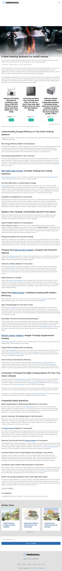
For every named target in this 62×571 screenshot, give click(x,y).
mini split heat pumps (39, 380)
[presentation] (10, 514)
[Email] (9, 488)
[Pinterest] (11, 488)
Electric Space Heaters (12, 335)
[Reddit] (4, 488)
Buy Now (11, 119)
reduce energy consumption (40, 362)
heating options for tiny (52, 177)
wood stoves (55, 382)
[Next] (59, 519)
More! (43, 564)
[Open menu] (59, 2)
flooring (48, 225)
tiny (28, 137)
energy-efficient (29, 406)
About (19, 564)
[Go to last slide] (3, 519)
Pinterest (41, 568)
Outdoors (34, 564)
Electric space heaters (7, 341)
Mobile (29, 564)
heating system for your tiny (20, 379)
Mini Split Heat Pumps (12, 171)
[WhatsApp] (7, 488)
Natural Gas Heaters (23, 250)
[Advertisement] (31, 14)
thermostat (36, 352)
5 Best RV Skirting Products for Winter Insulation (9, 524)
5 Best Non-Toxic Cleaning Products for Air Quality (50, 524)
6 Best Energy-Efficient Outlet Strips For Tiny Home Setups (31, 524)
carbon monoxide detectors (16, 280)
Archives (36, 568)
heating (15, 367)
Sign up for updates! (31, 543)
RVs (40, 564)
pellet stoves (44, 298)
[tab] (28, 531)
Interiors (24, 564)
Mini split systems (6, 185)
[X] (13, 488)
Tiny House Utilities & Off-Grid (24, 64)
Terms (31, 568)
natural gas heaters (13, 256)
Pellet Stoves (18, 292)
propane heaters (10, 266)
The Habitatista (4, 64)
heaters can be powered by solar (18, 353)
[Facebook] (2, 488)
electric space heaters (11, 350)
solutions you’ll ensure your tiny (38, 393)
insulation (56, 162)
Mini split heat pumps (7, 177)
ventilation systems (47, 326)
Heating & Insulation (13, 64)
